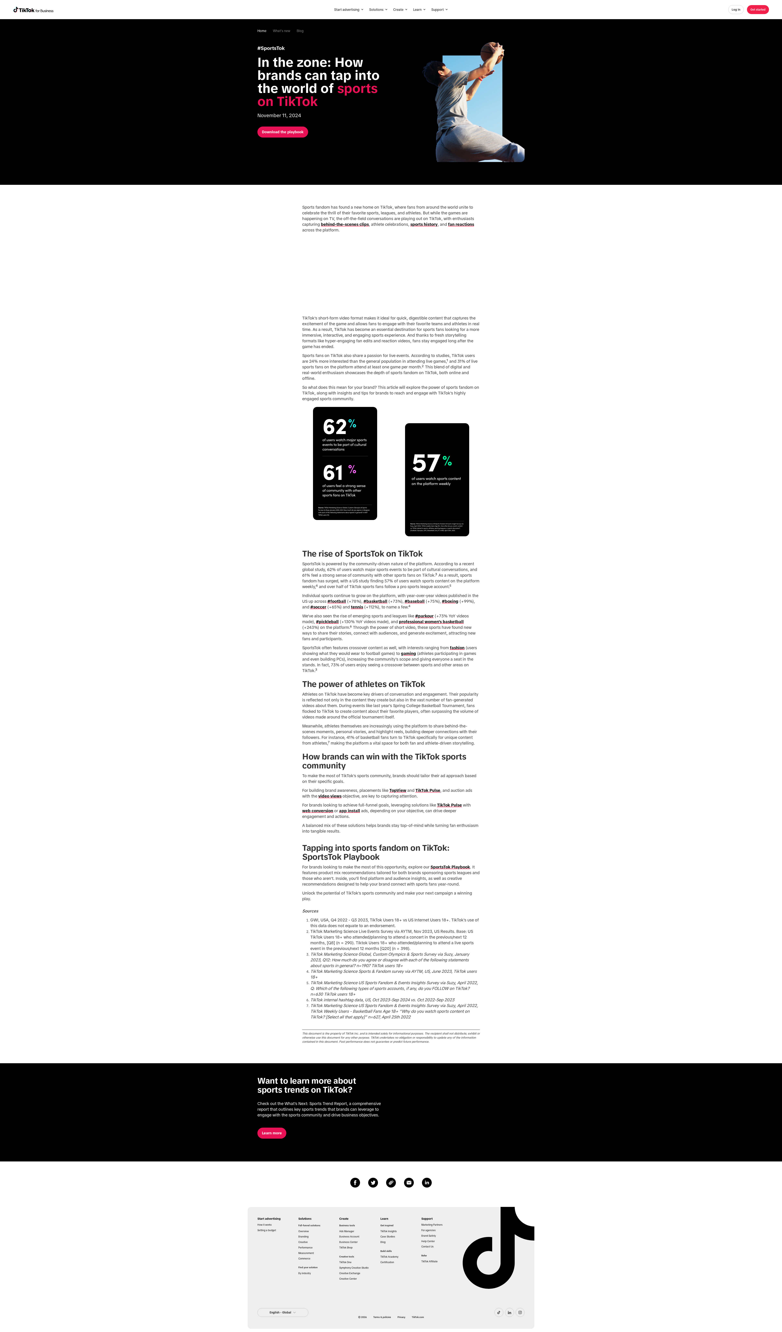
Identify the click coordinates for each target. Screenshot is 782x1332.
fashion (457, 648)
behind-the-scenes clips (345, 224)
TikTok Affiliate (429, 1261)
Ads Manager (346, 1231)
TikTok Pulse (427, 790)
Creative (303, 1242)
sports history (424, 224)
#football (336, 601)
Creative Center (348, 1278)
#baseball (415, 601)
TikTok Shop (346, 1247)
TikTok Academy (389, 1256)
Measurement (306, 1253)
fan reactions (461, 224)
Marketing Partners (432, 1224)
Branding (303, 1236)
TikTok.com (418, 1317)
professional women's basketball (431, 621)
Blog (300, 31)
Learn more (272, 1133)
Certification (387, 1262)
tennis (357, 607)
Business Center (348, 1242)
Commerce (304, 1258)
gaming (408, 653)
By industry (304, 1273)
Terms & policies (382, 1317)
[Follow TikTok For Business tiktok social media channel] (498, 1312)
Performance (305, 1247)
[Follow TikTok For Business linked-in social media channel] (509, 1312)
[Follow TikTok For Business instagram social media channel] (520, 1312)
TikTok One (345, 1262)
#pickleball (327, 621)
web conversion (317, 811)
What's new (281, 31)
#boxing (450, 601)
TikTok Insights (388, 1231)
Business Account (349, 1236)
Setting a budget (266, 1230)
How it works (264, 1224)
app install (349, 811)
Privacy (401, 1317)
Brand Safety (428, 1235)
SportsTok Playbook (450, 867)
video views (330, 796)
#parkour (424, 616)
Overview (303, 1231)
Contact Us (427, 1246)
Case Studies (387, 1236)
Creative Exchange (349, 1273)
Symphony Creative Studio (354, 1267)
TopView (397, 790)
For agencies (428, 1230)
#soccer (318, 607)
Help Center (428, 1241)
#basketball (375, 601)
